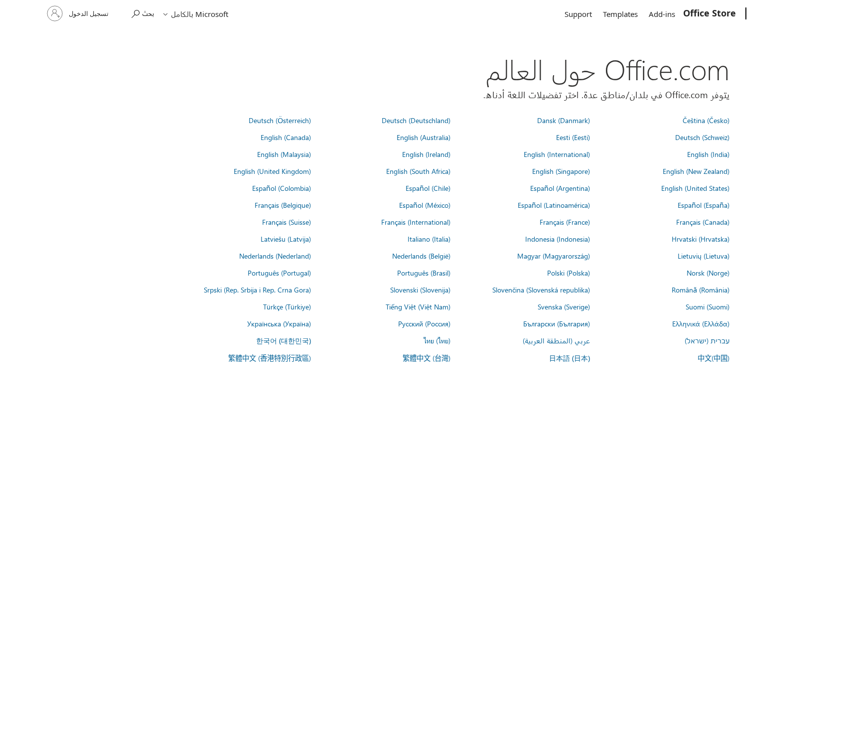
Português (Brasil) (423, 273)
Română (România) (700, 290)
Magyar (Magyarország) (553, 256)
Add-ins (662, 14)
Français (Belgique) (283, 205)
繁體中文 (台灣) (426, 358)
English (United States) (695, 188)
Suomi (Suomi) (707, 306)
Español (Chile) (428, 188)
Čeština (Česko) (706, 120)
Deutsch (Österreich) (280, 120)
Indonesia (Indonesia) (557, 239)
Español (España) (703, 205)
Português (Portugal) (279, 273)
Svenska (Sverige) (564, 306)
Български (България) (556, 323)
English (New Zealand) (696, 171)
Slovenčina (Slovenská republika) (541, 290)
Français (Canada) (702, 222)
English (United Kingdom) (272, 171)
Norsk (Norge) (708, 273)
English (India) (708, 154)
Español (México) (424, 205)
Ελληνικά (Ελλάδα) (700, 323)
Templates (620, 14)
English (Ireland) (426, 154)
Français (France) (565, 222)
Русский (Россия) (424, 323)
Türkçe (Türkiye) (287, 306)
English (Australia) (423, 137)
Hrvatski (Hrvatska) (700, 239)
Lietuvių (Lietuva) (703, 256)
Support (578, 14)
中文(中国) (713, 358)
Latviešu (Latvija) (286, 239)
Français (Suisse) (286, 222)
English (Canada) (286, 137)
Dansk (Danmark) (563, 120)
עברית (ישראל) (707, 340)
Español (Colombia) (281, 188)
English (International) (557, 154)
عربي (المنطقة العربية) (556, 340)
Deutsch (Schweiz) (702, 137)
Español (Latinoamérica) (554, 205)
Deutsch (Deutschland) (416, 120)
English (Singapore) (561, 171)
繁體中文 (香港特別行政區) (269, 358)
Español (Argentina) (560, 188)
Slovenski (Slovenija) (420, 290)
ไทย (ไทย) (437, 340)
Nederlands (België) (421, 256)
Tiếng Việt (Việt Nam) (418, 306)
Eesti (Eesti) (573, 137)
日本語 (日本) (569, 358)
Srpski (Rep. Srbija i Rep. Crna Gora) (257, 290)
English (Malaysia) (284, 154)
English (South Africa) (418, 171)
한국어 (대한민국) (283, 340)
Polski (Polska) (568, 273)
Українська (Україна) (279, 323)
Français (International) (415, 222)
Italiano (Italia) (429, 239)
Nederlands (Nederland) (275, 256)
